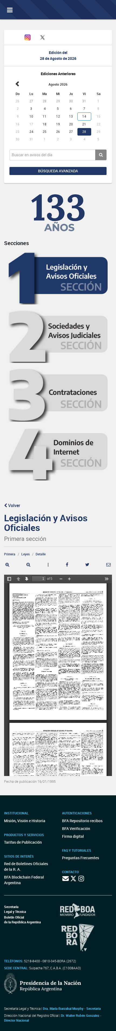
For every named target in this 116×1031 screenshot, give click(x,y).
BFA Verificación (76, 828)
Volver (13, 505)
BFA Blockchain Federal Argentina (24, 880)
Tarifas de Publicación (23, 842)
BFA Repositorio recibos (82, 820)
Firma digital (73, 836)
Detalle (41, 554)
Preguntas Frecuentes (80, 857)
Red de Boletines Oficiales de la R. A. (26, 866)
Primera (9, 554)
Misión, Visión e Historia (24, 820)
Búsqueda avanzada (58, 170)
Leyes (25, 554)
